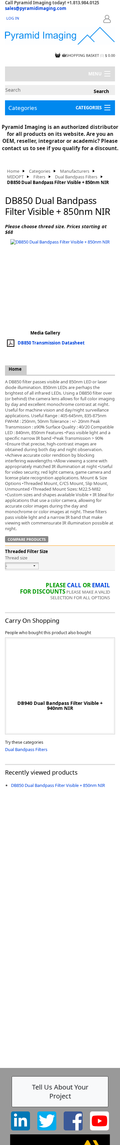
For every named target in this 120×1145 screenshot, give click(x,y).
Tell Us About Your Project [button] (60, 1091)
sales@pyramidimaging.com (35, 8)
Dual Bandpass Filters (76, 177)
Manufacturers (74, 171)
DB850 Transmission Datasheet (51, 343)
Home (13, 171)
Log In (12, 18)
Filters (39, 177)
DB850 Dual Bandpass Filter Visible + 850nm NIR (58, 785)
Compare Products (27, 539)
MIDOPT (15, 177)
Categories (22, 108)
